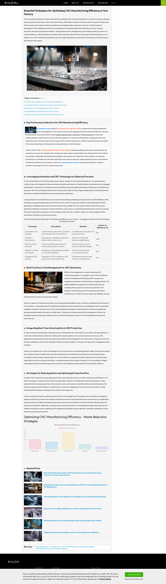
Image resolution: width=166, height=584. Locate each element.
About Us (75, 3)
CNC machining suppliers (87, 546)
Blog (114, 3)
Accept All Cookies (134, 575)
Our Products (88, 3)
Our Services (103, 3)
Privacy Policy (95, 568)
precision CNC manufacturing (70, 546)
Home (66, 3)
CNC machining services (42, 546)
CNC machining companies (60, 548)
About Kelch (38, 568)
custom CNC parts (55, 546)
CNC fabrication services (43, 548)
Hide (42, 98)
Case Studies (55, 568)
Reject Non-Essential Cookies (134, 579)
